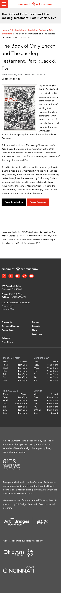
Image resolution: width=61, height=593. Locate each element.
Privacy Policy (8, 306)
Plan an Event (8, 330)
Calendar (36, 326)
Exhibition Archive (37, 30)
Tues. (5, 365)
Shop (34, 330)
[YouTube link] (31, 276)
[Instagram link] (17, 276)
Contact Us (7, 322)
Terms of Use (8, 309)
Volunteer (6, 338)
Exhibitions (20, 30)
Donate (35, 322)
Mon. (5, 362)
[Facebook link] (10, 276)
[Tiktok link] (24, 276)
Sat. (5, 377)
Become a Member (10, 326)
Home (5, 30)
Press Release (38, 202)
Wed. (5, 368)
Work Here (37, 334)
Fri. (4, 374)
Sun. (5, 380)
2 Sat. (37, 410)
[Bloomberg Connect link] (4, 276)
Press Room (7, 342)
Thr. (5, 371)
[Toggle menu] (4, 4)
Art (11, 30)
